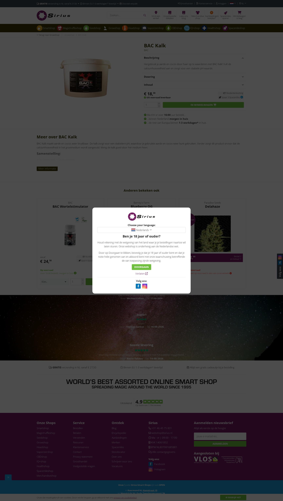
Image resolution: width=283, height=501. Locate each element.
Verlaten (140, 273)
